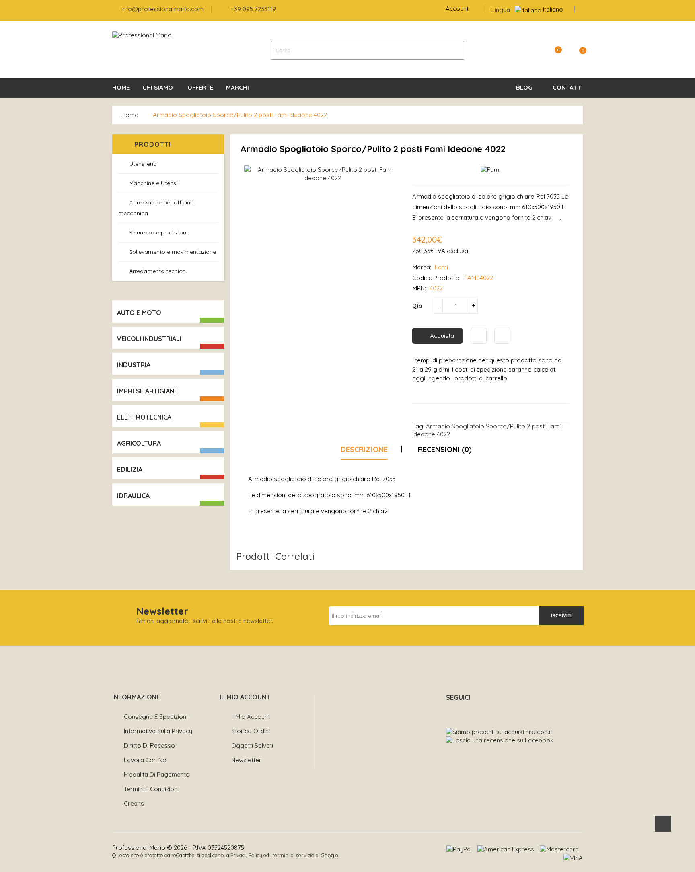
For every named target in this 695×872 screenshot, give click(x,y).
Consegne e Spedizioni (155, 716)
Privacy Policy (246, 855)
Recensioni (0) (445, 449)
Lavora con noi (146, 760)
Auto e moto (139, 312)
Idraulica (133, 496)
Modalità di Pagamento (157, 774)
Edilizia (129, 469)
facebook (450, 711)
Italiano (553, 9)
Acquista (442, 335)
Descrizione (364, 449)
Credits (134, 803)
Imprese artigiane (147, 391)
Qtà (417, 305)
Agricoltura (139, 443)
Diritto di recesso (149, 745)
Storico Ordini (250, 731)
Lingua (500, 10)
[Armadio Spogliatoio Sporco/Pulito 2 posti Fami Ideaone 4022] (322, 174)
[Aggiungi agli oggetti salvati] (479, 336)
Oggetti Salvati (252, 745)
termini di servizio (294, 855)
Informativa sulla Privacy (158, 731)
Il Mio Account (250, 716)
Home (129, 115)
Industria (133, 365)
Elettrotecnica (144, 417)
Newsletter (246, 760)
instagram (467, 711)
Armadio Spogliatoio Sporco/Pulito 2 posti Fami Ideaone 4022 (240, 115)
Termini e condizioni (151, 789)
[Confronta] (502, 336)
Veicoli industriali (149, 339)
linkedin (485, 711)
